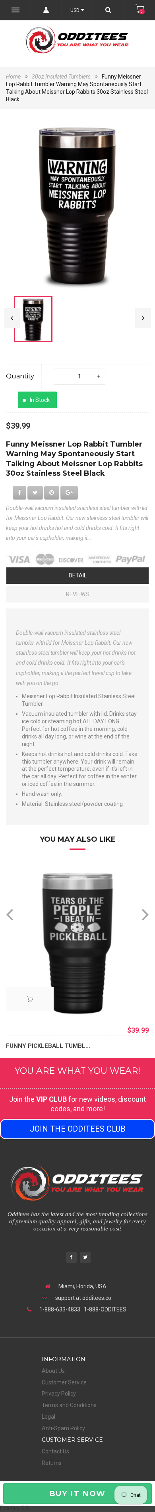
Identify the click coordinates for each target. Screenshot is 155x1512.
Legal (48, 1417)
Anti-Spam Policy (63, 1428)
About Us (53, 1371)
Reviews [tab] (77, 594)
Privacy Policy (59, 1393)
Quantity (20, 376)
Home (14, 76)
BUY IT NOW (77, 1493)
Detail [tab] (78, 575)
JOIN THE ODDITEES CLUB (78, 1129)
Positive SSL (15, 1508)
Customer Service (64, 1382)
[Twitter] (85, 1258)
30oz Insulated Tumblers (61, 76)
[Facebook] (71, 1258)
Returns (52, 1463)
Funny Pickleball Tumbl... (48, 1045)
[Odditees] (77, 39)
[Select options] (30, 999)
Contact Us (55, 1451)
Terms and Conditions (69, 1405)
